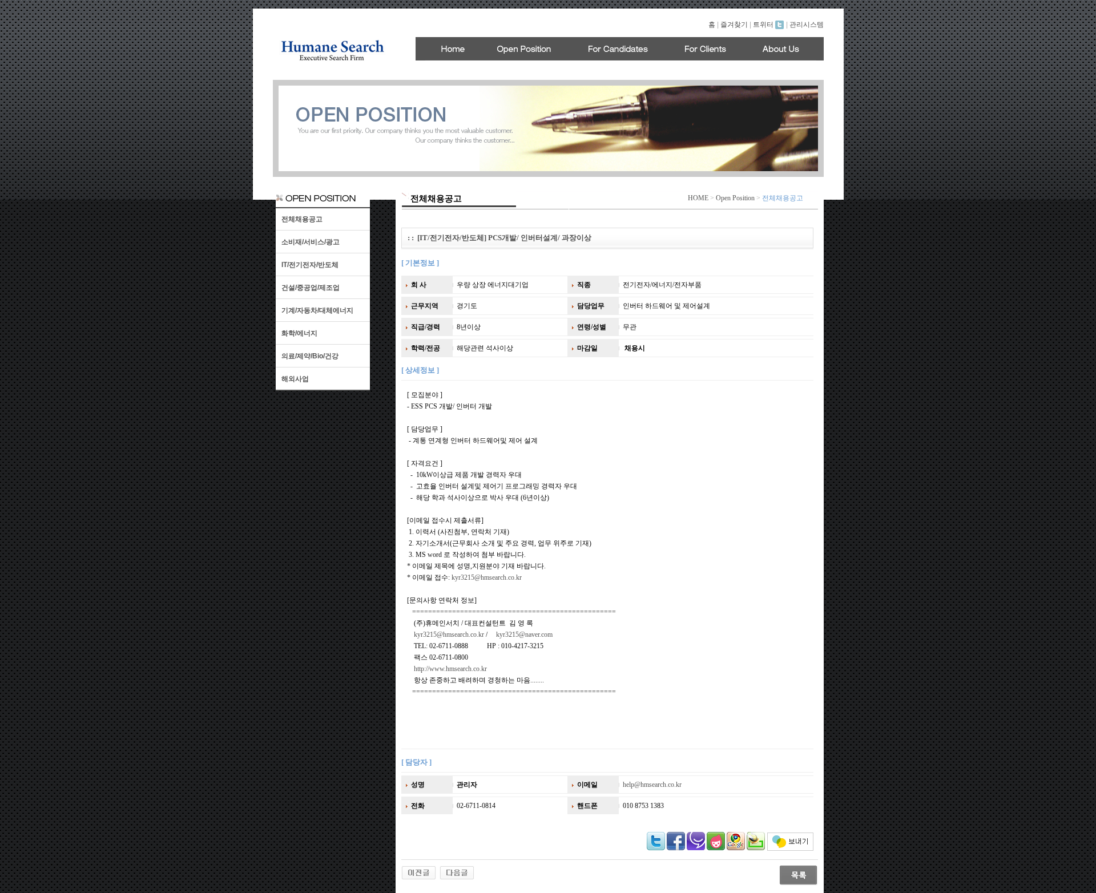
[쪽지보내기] (790, 848)
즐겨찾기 (734, 25)
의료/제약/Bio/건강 (310, 356)
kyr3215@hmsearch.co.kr (487, 577)
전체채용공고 (302, 219)
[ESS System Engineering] (457, 872)
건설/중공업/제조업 (310, 288)
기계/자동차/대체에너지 (317, 310)
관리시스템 (806, 25)
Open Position (735, 198)
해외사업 (295, 379)
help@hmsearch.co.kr (652, 785)
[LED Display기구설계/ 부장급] (418, 872)
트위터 (764, 25)
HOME (698, 198)
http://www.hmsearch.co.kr (450, 669)
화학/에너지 (299, 333)
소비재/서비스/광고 (310, 242)
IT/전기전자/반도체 (310, 265)
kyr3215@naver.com (524, 635)
